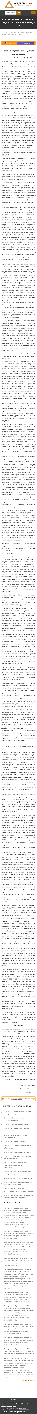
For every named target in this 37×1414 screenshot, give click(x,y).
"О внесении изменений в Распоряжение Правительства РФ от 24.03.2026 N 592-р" (19, 1341)
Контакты (4, 1412)
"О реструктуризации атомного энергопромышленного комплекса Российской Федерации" (19, 1261)
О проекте (13, 1412)
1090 (34, 283)
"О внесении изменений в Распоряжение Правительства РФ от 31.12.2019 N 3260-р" (19, 1234)
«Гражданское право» (8, 1406)
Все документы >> (29, 1380)
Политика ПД (22, 1412)
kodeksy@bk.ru (24, 1409)
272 (28, 328)
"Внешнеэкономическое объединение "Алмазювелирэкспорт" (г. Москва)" (18, 1278)
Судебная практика (12, 32)
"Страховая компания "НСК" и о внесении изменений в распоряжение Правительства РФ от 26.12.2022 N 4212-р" (19, 1313)
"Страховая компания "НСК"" (19, 1328)
